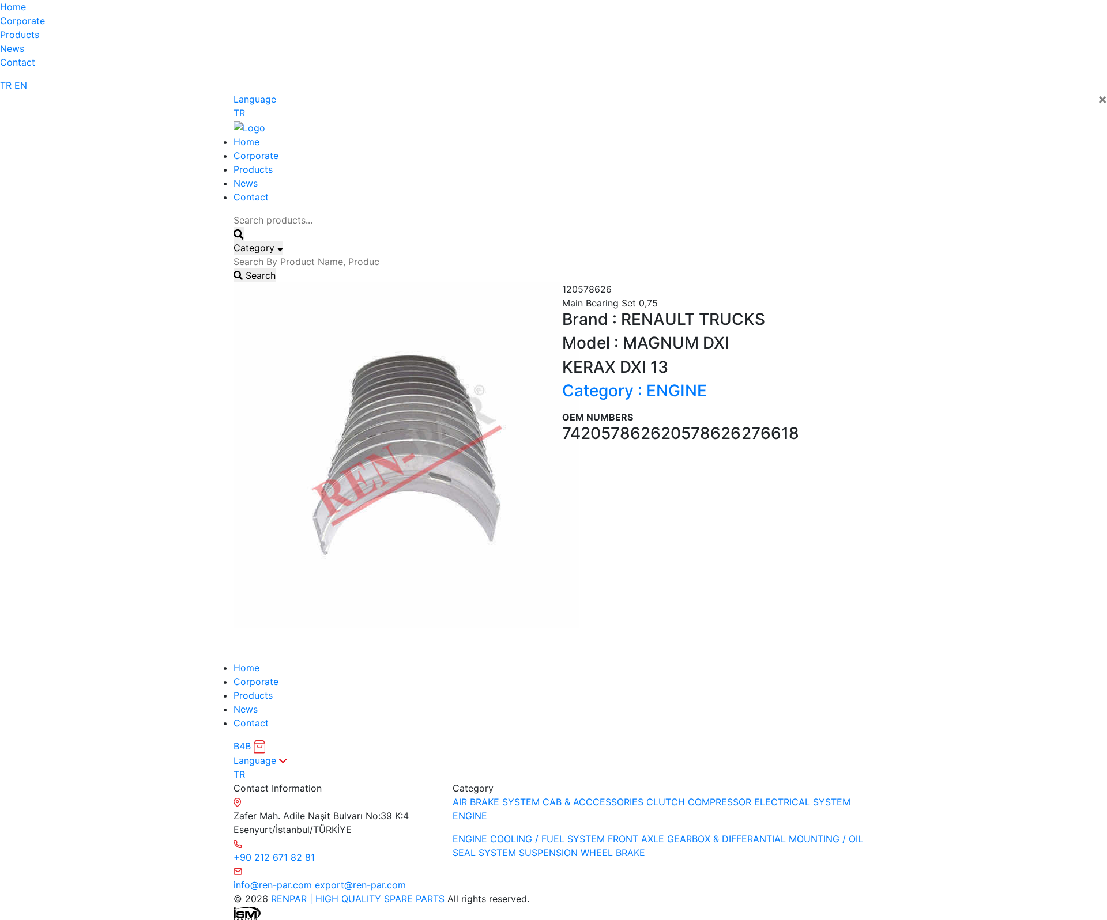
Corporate (22, 20)
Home (13, 7)
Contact (17, 62)
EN (20, 85)
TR (6, 85)
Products (19, 34)
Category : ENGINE (634, 390)
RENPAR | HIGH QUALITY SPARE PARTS (356, 898)
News (12, 48)
